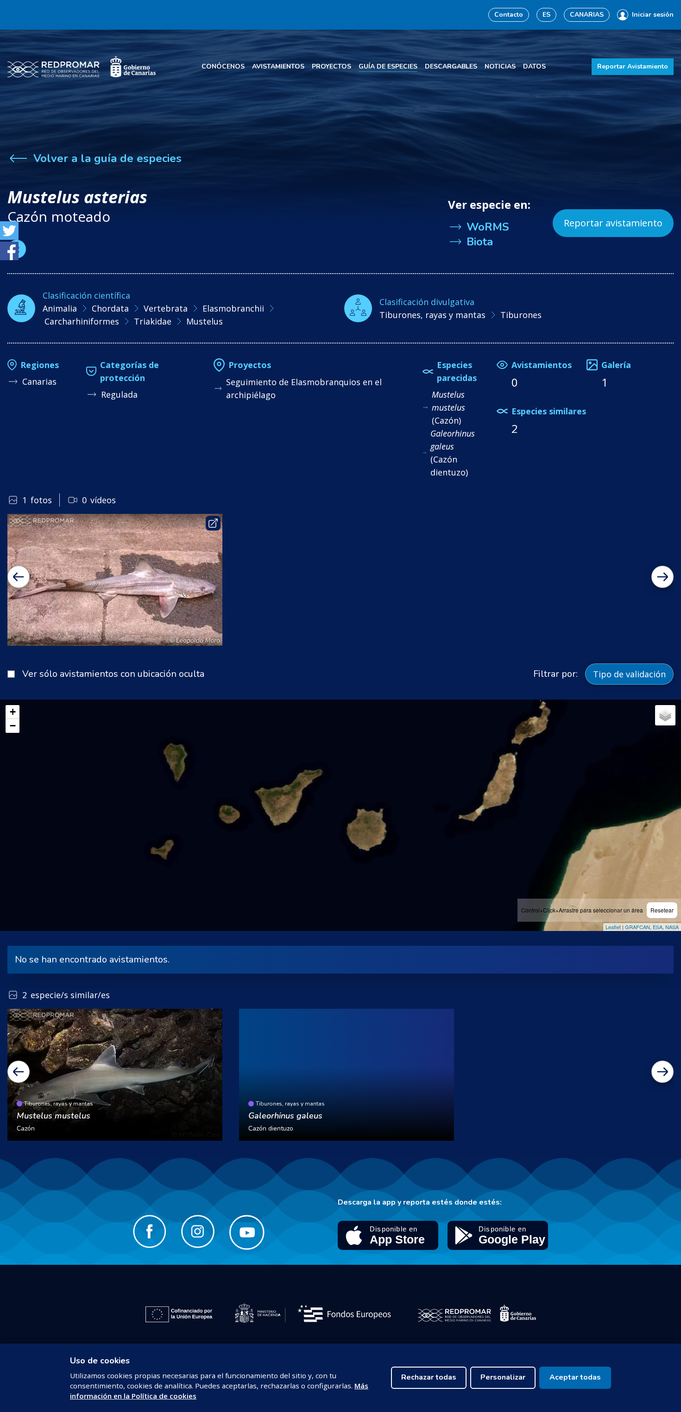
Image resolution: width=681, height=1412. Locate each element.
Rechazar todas (428, 1377)
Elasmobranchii (233, 308)
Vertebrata (166, 308)
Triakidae (152, 321)
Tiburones (521, 314)
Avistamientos (278, 66)
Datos (534, 66)
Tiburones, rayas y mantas (432, 314)
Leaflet (613, 927)
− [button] (13, 725)
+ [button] (13, 712)
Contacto (508, 14)
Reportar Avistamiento (632, 66)
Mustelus (204, 321)
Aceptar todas (575, 1377)
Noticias (500, 66)
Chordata (110, 308)
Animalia (60, 308)
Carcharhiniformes (81, 321)
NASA (672, 927)
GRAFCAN (637, 927)
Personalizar (502, 1377)
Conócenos (223, 66)
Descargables (451, 66)
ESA (657, 927)
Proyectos (331, 66)
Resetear (662, 910)
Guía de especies (388, 66)
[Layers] (665, 715)
